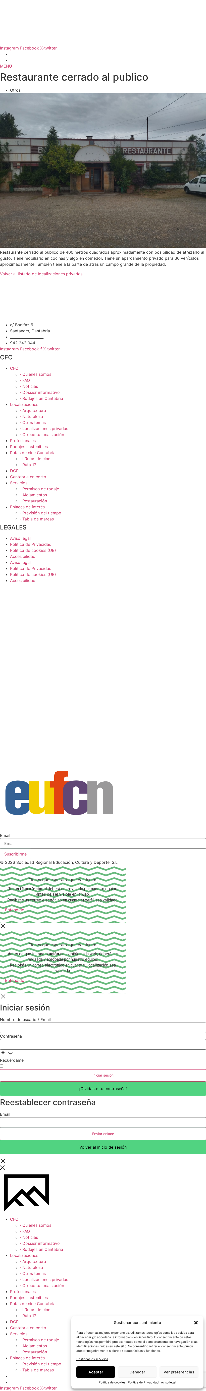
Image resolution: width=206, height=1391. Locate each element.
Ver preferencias (179, 1372)
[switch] (1, 1066)
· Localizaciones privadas (44, 428)
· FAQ (25, 380)
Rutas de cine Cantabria (33, 452)
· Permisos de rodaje (39, 488)
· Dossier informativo (40, 392)
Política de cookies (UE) (33, 550)
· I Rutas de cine (35, 458)
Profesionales (23, 440)
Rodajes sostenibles (29, 446)
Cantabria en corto (28, 476)
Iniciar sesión (103, 1075)
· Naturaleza (31, 416)
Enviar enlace (103, 1134)
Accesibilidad (22, 556)
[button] (195, 1322)
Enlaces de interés (27, 506)
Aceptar (95, 1372)
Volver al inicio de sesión (103, 1147)
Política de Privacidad (143, 1382)
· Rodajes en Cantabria (41, 398)
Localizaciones (24, 404)
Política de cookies (112, 1382)
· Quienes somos (35, 374)
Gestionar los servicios (92, 1359)
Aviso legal (168, 1382)
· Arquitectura (33, 410)
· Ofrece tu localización (42, 434)
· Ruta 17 (28, 464)
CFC (14, 368)
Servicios (18, 482)
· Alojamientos (33, 494)
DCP (14, 470)
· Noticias (29, 386)
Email (5, 835)
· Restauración (33, 500)
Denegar (137, 1372)
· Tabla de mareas (37, 518)
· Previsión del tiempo (40, 512)
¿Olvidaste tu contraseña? (103, 1088)
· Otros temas (33, 422)
